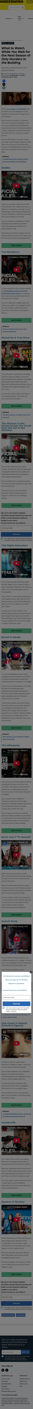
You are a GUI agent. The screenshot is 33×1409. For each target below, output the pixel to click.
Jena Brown (7, 74)
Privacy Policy (24, 1384)
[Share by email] (3, 87)
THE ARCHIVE (4, 1381)
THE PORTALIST (5, 1389)
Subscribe (29, 1)
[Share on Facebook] (3, 81)
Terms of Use (23, 1381)
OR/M (21, 1386)
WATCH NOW (16, 245)
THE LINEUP (4, 1386)
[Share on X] (3, 84)
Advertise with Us (25, 1379)
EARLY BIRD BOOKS (6, 1384)
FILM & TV (11, 43)
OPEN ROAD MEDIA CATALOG (8, 1391)
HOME (4, 43)
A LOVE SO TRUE (5, 1379)
